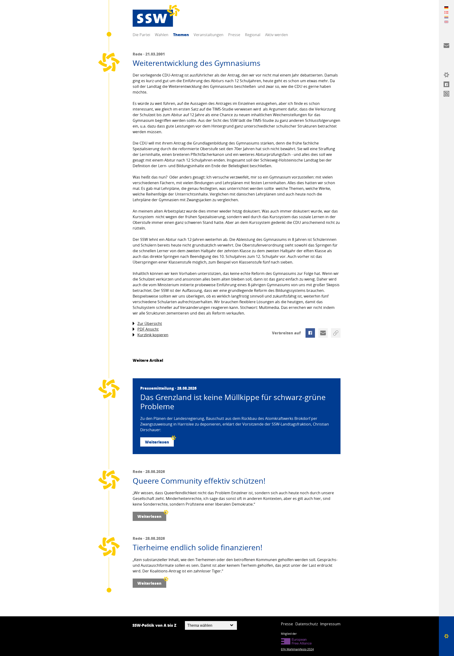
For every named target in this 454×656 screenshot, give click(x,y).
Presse (234, 34)
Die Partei (141, 34)
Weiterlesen (157, 442)
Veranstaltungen (208, 34)
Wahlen (161, 34)
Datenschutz (306, 623)
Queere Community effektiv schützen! (199, 480)
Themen (181, 34)
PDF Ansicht (148, 329)
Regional (252, 34)
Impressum (330, 623)
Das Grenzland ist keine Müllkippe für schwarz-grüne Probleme (233, 402)
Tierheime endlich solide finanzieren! (197, 547)
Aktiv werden (276, 34)
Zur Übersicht (149, 323)
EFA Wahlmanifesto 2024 (297, 649)
